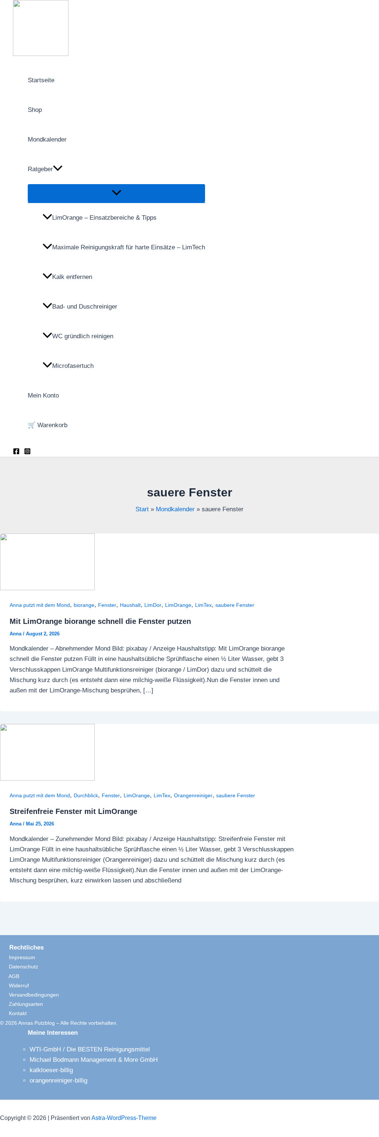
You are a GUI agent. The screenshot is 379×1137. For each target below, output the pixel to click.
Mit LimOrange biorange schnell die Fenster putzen (100, 621)
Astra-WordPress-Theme (124, 1118)
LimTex (203, 605)
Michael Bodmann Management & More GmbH (94, 1059)
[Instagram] (27, 452)
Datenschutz (19, 967)
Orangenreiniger (193, 795)
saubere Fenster (234, 605)
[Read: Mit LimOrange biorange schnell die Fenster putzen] (47, 588)
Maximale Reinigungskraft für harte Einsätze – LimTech (128, 247)
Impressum (17, 957)
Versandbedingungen (29, 995)
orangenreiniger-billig (58, 1080)
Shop (35, 109)
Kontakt (13, 1013)
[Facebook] (16, 452)
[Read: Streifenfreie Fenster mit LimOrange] (47, 778)
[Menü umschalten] (116, 193)
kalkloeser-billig (51, 1070)
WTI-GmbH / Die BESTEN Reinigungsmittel (90, 1049)
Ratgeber (40, 169)
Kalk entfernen (72, 276)
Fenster (107, 605)
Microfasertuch (73, 365)
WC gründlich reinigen (82, 336)
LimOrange (178, 605)
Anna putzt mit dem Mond (40, 605)
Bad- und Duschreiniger (84, 306)
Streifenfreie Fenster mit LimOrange (73, 811)
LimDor (152, 605)
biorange (84, 605)
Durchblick (86, 795)
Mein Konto (43, 395)
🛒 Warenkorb (47, 425)
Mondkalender (47, 139)
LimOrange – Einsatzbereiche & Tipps (104, 217)
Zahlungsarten (21, 1004)
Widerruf (14, 985)
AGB (9, 976)
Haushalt (130, 605)
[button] (58, 169)
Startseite (41, 80)
